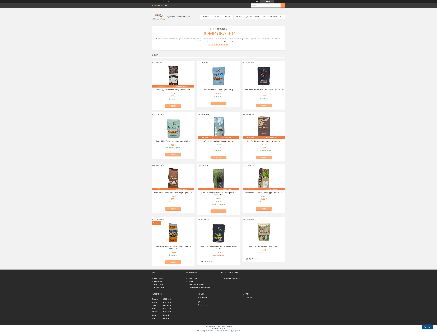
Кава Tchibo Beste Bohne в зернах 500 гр (263, 246)
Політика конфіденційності (231, 278)
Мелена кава (158, 281)
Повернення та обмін (270, 17)
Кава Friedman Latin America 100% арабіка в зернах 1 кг (218, 194)
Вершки (191, 281)
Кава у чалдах (158, 284)
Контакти (239, 17)
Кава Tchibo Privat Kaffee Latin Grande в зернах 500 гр (263, 91)
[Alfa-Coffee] (158, 17)
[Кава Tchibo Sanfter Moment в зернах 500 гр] (173, 127)
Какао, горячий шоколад (196, 284)
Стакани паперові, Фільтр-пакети (199, 287)
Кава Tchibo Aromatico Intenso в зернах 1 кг (263, 141)
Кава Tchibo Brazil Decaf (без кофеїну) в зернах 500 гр (218, 247)
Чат (429, 327)
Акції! (217, 17)
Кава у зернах (158, 278)
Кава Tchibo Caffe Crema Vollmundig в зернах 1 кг (173, 193)
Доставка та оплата (252, 17)
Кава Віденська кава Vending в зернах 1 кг (173, 90)
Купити (173, 106)
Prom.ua (229, 327)
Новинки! (205, 17)
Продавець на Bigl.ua (218, 329)
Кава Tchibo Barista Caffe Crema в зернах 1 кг (218, 141)
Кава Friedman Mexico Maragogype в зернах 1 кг (263, 193)
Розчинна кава (159, 287)
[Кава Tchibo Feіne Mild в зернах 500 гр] (218, 76)
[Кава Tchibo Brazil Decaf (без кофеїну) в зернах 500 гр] (218, 232)
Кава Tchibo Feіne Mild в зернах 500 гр (218, 90)
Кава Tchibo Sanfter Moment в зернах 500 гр (173, 141)
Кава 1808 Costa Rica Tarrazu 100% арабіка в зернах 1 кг (173, 247)
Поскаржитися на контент (213, 331)
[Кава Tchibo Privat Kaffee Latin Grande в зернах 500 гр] (264, 76)
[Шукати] (283, 5)
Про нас (228, 17)
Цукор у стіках (193, 278)
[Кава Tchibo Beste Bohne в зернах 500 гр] (264, 232)
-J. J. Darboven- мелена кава (218, 45)
